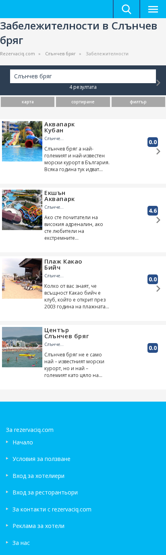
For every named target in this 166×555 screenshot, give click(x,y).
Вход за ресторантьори (45, 492)
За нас (21, 543)
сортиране (82, 102)
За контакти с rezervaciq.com (51, 509)
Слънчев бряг (60, 53)
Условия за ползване (41, 459)
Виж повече (158, 83)
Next (37, 140)
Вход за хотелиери (38, 476)
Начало (22, 442)
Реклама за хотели (38, 526)
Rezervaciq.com (17, 53)
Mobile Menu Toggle (152, 9)
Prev (7, 140)
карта (28, 102)
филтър (138, 102)
